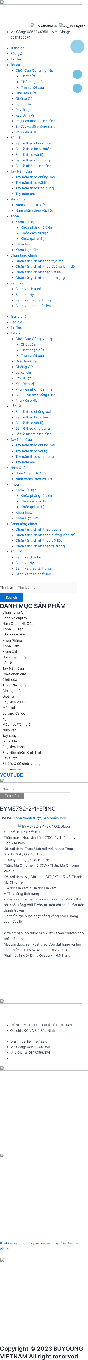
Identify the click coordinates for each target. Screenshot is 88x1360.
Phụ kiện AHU (26, 132)
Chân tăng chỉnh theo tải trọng (40, 278)
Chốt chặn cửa (32, 82)
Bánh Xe (16, 283)
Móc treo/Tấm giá (16, 724)
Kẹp (5, 719)
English (79, 26)
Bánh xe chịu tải (28, 289)
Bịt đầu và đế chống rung (35, 126)
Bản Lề (15, 138)
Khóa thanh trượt (27, 818)
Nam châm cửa (14, 657)
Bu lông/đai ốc (13, 713)
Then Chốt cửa (14, 685)
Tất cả (15, 65)
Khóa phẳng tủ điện (36, 227)
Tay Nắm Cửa (21, 171)
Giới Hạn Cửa (26, 93)
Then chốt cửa (32, 87)
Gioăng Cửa (24, 99)
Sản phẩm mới (13, 635)
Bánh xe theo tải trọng (33, 300)
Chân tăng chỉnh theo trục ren (39, 261)
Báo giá (16, 54)
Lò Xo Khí (23, 104)
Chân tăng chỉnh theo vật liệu (38, 272)
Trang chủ (18, 48)
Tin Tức (16, 59)
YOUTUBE (11, 775)
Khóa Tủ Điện (26, 222)
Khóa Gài (9, 652)
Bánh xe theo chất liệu (33, 306)
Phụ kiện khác (13, 747)
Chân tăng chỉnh (23, 255)
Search (11, 597)
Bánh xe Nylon (27, 295)
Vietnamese (47, 26)
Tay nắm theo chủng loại (35, 177)
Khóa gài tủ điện (33, 239)
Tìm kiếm (7, 587)
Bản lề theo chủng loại (33, 143)
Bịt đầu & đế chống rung (21, 764)
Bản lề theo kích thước (33, 149)
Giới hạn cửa (12, 691)
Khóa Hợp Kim (27, 250)
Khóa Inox (23, 244)
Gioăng (8, 696)
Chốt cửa (28, 76)
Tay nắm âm (25, 194)
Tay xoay (9, 736)
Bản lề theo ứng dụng (32, 160)
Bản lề (7, 663)
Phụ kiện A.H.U (14, 702)
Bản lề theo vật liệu (30, 155)
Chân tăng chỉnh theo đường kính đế (45, 266)
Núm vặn (9, 730)
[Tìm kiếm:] (35, 789)
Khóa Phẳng (12, 640)
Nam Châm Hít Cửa (30, 205)
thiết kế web (9, 1243)
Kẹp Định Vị (24, 115)
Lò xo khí (9, 741)
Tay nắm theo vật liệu (32, 182)
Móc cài (8, 708)
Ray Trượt (23, 110)
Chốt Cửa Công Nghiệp (34, 70)
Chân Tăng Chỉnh (16, 612)
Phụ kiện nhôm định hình (35, 121)
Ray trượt (9, 758)
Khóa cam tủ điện (35, 233)
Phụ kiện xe (11, 769)
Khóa (14, 216)
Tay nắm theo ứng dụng (34, 188)
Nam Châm (19, 199)
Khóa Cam (10, 646)
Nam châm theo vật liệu (34, 210)
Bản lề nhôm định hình (33, 166)
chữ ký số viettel (36, 1243)
